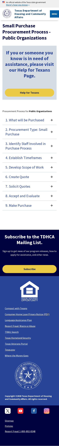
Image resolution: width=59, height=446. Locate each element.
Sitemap (9, 420)
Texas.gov (10, 349)
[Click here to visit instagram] (47, 411)
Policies (9, 426)
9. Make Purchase (18, 205)
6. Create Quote (17, 176)
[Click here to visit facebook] (34, 411)
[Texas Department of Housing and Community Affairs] (5, 14)
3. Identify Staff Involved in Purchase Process (25, 146)
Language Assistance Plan (18, 320)
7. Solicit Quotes (17, 186)
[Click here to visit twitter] (8, 411)
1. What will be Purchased (24, 120)
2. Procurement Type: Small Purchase (26, 131)
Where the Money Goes (16, 355)
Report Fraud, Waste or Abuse (20, 326)
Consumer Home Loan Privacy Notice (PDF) (27, 314)
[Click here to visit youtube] (21, 411)
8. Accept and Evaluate (22, 196)
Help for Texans (29, 92)
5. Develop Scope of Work (24, 167)
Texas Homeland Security (18, 337)
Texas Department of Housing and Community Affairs (30, 14)
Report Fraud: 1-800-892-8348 (20, 431)
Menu (54, 14)
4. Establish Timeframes (23, 157)
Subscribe (30, 269)
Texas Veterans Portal (16, 343)
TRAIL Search (12, 331)
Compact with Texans (16, 308)
